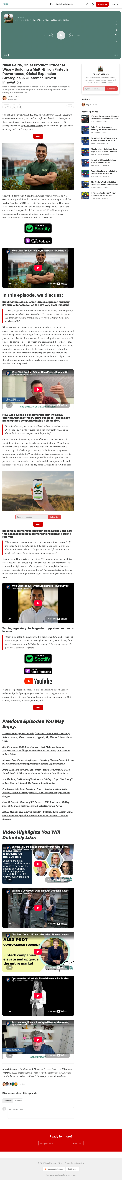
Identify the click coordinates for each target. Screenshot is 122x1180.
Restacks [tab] (18, 1101)
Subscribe (102, 4)
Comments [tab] (8, 1101)
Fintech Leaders (30, 115)
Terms (67, 1163)
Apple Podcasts (28, 125)
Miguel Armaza (14, 97)
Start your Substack (55, 1169)
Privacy (60, 1163)
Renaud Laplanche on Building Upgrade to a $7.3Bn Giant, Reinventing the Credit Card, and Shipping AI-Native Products (105, 172)
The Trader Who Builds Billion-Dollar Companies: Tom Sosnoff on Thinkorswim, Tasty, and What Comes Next (104, 183)
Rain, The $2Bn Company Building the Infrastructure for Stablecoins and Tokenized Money (104, 128)
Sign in (115, 4)
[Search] (87, 4)
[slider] (60, 55)
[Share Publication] (92, 4)
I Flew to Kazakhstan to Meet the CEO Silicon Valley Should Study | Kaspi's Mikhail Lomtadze (105, 117)
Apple (15, 693)
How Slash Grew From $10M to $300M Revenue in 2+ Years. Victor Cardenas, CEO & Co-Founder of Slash (104, 139)
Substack (49, 1175)
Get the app (73, 1169)
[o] (85, 119)
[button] (43, 35)
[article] (101, 119)
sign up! (15, 122)
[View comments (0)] (116, 30)
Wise (65, 196)
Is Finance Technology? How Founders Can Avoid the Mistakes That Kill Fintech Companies (103, 194)
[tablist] (12, 1100)
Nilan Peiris (31, 196)
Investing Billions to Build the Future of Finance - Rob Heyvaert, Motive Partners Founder (103, 161)
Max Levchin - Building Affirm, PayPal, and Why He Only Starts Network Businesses (105, 150)
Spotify (39, 125)
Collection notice (77, 1163)
